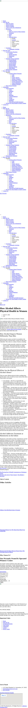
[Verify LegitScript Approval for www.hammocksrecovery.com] (2, 681)
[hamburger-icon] (0, 214)
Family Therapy (15, 77)
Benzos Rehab (12, 64)
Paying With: (3, 579)
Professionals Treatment (11, 69)
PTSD (10, 57)
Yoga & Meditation (16, 83)
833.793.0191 (3, 193)
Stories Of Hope (10, 25)
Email (1, 577)
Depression (11, 56)
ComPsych (11, 99)
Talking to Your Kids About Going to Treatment (10, 510)
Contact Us (5, 104)
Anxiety (11, 53)
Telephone (2, 576)
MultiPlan (11, 100)
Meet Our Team (9, 23)
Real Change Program (11, 85)
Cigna (10, 93)
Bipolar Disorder (13, 54)
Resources (8, 29)
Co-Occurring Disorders (11, 52)
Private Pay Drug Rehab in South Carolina (16, 103)
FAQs (10, 30)
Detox (10, 34)
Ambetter (11, 91)
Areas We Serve (13, 37)
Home (4, 21)
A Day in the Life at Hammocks (13, 27)
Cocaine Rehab (12, 62)
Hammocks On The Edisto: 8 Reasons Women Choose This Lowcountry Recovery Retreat (12, 551)
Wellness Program (16, 84)
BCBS (10, 92)
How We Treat (6, 71)
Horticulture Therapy (17, 80)
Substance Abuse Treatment (12, 58)
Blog (10, 35)
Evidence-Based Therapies (15, 73)
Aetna (10, 89)
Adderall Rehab (12, 61)
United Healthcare (13, 96)
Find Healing (3, 571)
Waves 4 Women (10, 26)
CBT (13, 75)
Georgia (14, 39)
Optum (10, 98)
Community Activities (14, 49)
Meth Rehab (12, 68)
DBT (13, 76)
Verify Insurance (10, 88)
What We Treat (6, 50)
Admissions (6, 87)
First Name (3, 573)
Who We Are (6, 22)
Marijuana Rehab (13, 66)
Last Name (2, 574)
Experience (8, 48)
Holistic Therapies (16, 79)
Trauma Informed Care (17, 81)
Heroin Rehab (12, 65)
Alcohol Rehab (12, 60)
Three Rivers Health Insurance (16, 102)
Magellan (11, 95)
